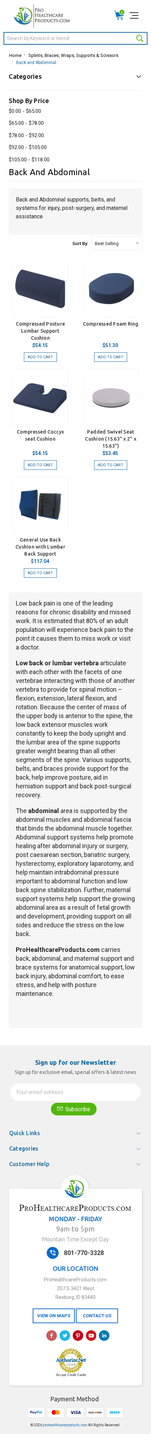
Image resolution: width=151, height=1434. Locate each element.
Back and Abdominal (36, 62)
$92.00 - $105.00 (28, 147)
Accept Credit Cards (71, 1375)
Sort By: (80, 243)
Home (15, 55)
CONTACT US (97, 1315)
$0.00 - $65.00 (25, 111)
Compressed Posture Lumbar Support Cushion (40, 331)
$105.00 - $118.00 (29, 159)
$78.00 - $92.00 (26, 135)
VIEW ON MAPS (53, 1315)
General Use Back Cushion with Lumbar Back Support (40, 547)
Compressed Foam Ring (111, 324)
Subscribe (77, 1109)
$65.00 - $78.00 (26, 123)
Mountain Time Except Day (75, 1239)
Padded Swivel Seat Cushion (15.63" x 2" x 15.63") (110, 439)
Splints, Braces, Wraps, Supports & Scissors (73, 55)
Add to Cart (40, 357)
